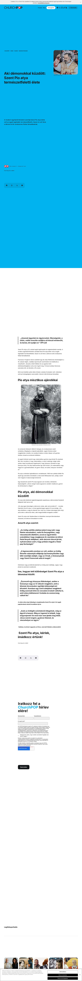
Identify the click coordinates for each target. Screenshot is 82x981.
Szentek (16, 50)
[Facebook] (57, 8)
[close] (80, 2)
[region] (41, 975)
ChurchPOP (7, 50)
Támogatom (51, 7)
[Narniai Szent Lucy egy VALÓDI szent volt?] (56, 966)
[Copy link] (22, 185)
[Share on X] (16, 185)
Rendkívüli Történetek (23, 50)
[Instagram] (62, 8)
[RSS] (66, 8)
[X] (59, 8)
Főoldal (40, 7)
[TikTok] (64, 8)
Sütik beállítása (62, 971)
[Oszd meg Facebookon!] (6, 185)
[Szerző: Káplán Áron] (7, 166)
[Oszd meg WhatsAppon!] (11, 185)
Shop (44, 7)
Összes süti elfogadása (63, 978)
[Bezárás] (80, 974)
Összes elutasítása (63, 975)
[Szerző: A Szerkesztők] (5, 166)
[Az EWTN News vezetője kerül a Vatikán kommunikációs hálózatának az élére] (11, 966)
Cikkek (12, 50)
